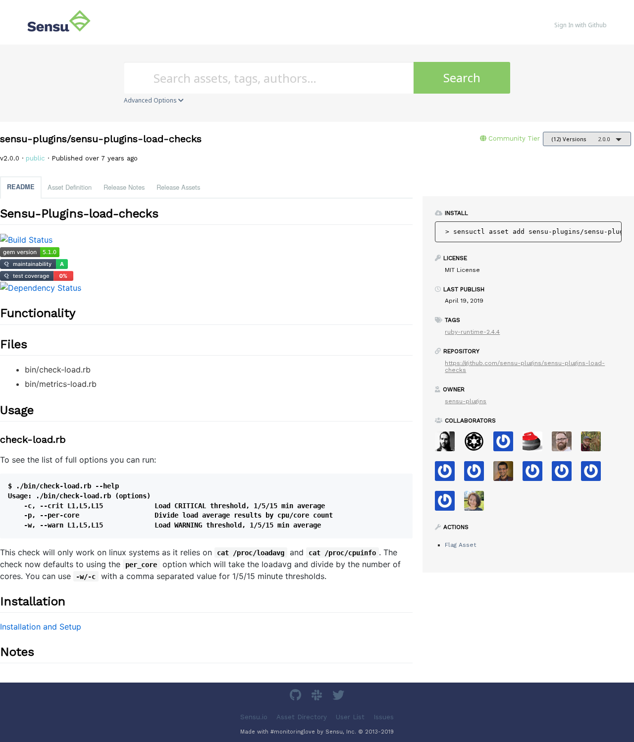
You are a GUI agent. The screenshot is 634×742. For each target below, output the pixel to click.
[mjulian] (448, 504)
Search (461, 77)
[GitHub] (297, 696)
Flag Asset (460, 544)
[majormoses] (477, 444)
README (21, 186)
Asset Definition (70, 187)
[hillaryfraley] (477, 504)
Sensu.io (253, 716)
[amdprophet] (594, 444)
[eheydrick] (507, 444)
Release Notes (124, 187)
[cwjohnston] (565, 444)
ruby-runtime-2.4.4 (472, 331)
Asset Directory (301, 716)
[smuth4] (477, 474)
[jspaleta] (536, 444)
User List (350, 716)
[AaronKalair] (507, 474)
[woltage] (536, 474)
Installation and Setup (40, 627)
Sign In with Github (580, 25)
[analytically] (448, 474)
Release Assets (178, 187)
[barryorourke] (448, 444)
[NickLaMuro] (594, 474)
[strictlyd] (565, 474)
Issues (383, 716)
